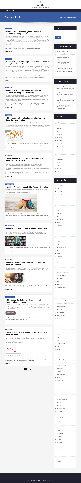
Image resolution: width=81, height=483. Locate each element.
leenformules (19, 306)
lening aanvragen (61, 359)
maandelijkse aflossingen (21, 41)
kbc (58, 321)
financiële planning (42, 125)
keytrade (59, 324)
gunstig (49, 125)
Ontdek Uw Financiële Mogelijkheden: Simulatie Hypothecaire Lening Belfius (23, 33)
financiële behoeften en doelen (22, 39)
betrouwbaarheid (26, 165)
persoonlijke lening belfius (41, 233)
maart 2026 (59, 137)
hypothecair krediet (29, 36)
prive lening (59, 411)
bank (14, 36)
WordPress (38, 480)
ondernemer (60, 390)
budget (43, 37)
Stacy (46, 480)
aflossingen (35, 164)
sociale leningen (60, 424)
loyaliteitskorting (44, 306)
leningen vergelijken (61, 374)
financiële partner (27, 268)
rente (19, 307)
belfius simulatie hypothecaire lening (14, 165)
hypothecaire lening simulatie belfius (14, 37)
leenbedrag (13, 306)
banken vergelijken (27, 338)
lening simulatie (45, 70)
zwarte (58, 464)
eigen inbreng (18, 69)
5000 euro (59, 191)
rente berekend (29, 191)
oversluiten (59, 393)
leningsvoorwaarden (20, 99)
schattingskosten (39, 341)
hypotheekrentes (61, 315)
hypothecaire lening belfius (36, 339)
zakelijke (59, 461)
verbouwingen (60, 445)
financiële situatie (9, 97)
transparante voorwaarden (38, 168)
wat (58, 448)
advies (34, 96)
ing (57, 318)
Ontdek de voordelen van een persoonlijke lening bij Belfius (27, 228)
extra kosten (46, 304)
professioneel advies (32, 41)
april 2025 (59, 171)
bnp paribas (59, 235)
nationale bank (60, 380)
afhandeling (8, 268)
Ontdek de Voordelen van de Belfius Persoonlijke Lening (26, 187)
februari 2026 (60, 140)
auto (58, 204)
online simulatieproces (21, 233)
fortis (58, 266)
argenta (59, 200)
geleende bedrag (20, 40)
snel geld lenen (60, 421)
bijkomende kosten (26, 125)
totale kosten (31, 307)
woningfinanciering (15, 73)
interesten (36, 40)
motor (58, 377)
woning (58, 452)
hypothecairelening (61, 306)
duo (58, 250)
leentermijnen (25, 306)
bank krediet (18, 189)
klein (58, 331)
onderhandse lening (61, 386)
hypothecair (21, 36)
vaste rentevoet (20, 192)
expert (13, 39)
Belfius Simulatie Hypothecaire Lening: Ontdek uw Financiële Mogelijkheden (24, 159)
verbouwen (59, 439)
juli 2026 (59, 125)
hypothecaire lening (45, 36)
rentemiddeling (60, 417)
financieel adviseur (61, 262)
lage (58, 352)
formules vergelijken (46, 39)
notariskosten (45, 99)
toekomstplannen (26, 43)
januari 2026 (60, 143)
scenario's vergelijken (31, 71)
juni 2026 (59, 128)
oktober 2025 (60, 153)
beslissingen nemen (10, 69)
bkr (57, 228)
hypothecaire (37, 36)
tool (46, 71)
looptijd (41, 40)
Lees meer (7, 51)
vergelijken (46, 126)
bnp (58, 231)
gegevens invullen (46, 69)
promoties (36, 126)
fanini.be (40, 5)
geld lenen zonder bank (62, 272)
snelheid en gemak (27, 168)
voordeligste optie (45, 307)
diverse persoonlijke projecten (24, 232)
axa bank (59, 213)
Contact (14, 10)
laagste (58, 349)
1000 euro (59, 185)
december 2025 (60, 146)
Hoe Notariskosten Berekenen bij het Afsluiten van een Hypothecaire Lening (66, 88)
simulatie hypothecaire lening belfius (14, 43)
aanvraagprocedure (37, 267)
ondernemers (8, 307)
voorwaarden (8, 128)
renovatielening (43, 269)
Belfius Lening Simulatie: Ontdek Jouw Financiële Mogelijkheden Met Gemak (23, 301)
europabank (59, 256)
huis (58, 281)
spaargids (59, 427)
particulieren (15, 307)
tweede (58, 430)
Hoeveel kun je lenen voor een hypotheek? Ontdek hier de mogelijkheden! (64, 57)
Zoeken (57, 28)
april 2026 (59, 134)
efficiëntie (41, 165)
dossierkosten (43, 96)
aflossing (59, 197)
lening (25, 126)
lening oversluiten (61, 368)
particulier (59, 396)
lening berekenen (31, 37)
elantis (58, 253)
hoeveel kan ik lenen (61, 278)
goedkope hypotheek (62, 275)
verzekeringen (18, 100)
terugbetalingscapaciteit (11, 192)
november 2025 (60, 149)
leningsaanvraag (9, 269)
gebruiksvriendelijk (37, 69)
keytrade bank (60, 328)
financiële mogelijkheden (35, 39)
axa (58, 210)
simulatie (44, 41)
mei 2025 (59, 168)
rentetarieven (9, 271)
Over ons (8, 10)
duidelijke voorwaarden (37, 232)
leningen (59, 371)
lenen (42, 166)
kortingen (21, 126)
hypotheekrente (60, 312)
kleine (58, 334)
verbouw (59, 436)
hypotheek (24, 37)
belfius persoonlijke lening (42, 189)
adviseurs (44, 267)
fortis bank (59, 269)
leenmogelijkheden (36, 166)
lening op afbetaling (61, 365)
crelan (58, 244)
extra (58, 259)
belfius (16, 36)
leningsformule (12, 99)
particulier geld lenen (62, 399)
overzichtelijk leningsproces (12, 168)
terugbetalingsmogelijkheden (26, 271)
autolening (15, 267)
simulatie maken (36, 191)
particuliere (59, 402)
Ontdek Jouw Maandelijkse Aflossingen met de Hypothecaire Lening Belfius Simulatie (23, 91)
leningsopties (16, 269)
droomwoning (9, 39)
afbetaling (59, 194)
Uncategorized (60, 433)
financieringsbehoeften (37, 268)
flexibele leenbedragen (11, 233)
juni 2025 (59, 165)
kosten (33, 70)
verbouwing (59, 442)
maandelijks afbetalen (10, 41)
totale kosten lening (35, 43)
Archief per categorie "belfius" (70, 17)
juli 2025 (59, 162)
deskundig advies (34, 165)
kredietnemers (38, 70)
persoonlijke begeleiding (25, 269)
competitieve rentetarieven (12, 232)
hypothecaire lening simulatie (12, 126)
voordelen (8, 73)
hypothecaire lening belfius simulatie (39, 97)
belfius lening (20, 268)
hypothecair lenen (61, 290)
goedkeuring (45, 268)
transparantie (43, 43)
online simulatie (19, 341)
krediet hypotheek (32, 67)
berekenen (59, 225)
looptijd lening (46, 40)
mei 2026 (59, 131)
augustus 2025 (60, 159)
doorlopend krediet (61, 247)
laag (58, 346)
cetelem (59, 238)
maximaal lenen (21, 191)
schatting (38, 71)
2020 (58, 188)
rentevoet (39, 41)
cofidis (58, 241)
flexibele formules (18, 166)
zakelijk (58, 458)
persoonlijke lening (29, 189)
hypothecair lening (61, 293)
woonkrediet (8, 44)
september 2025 (60, 156)
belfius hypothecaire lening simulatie (14, 125)
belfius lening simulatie (27, 304)
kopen (58, 337)
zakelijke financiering (10, 308)
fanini (9, 36)
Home (60, 17)
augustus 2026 (60, 122)
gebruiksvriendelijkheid (11, 40)
